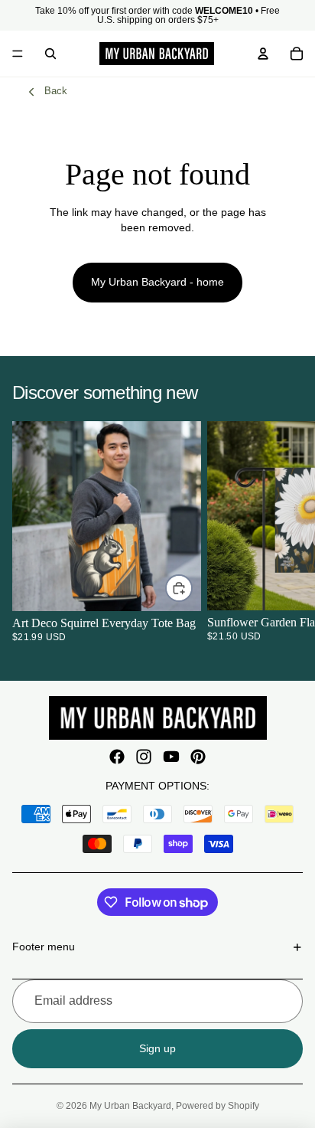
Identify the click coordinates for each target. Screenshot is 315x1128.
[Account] (263, 53)
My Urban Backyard (130, 1105)
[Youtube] (171, 756)
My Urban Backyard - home (157, 282)
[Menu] (17, 53)
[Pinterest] (198, 756)
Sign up (157, 1048)
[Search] (50, 53)
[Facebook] (117, 756)
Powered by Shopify (217, 1105)
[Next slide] (284, 537)
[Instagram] (144, 756)
